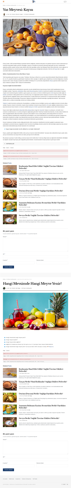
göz (50, 103)
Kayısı (55, 69)
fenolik (40, 91)
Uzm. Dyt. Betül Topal (24, 181)
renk (52, 93)
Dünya (51, 80)
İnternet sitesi (40, 260)
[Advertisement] (35, 60)
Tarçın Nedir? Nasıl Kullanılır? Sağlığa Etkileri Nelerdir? (43, 179)
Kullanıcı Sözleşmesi (26, 478)
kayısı (7, 147)
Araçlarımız (17, 478)
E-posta (5, 260)
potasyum (29, 110)
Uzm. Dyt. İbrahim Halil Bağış (13, 288)
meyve (41, 110)
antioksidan (20, 91)
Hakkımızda (11, 478)
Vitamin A (5, 103)
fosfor (36, 106)
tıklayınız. (51, 346)
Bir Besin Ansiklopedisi (29, 14)
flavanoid (32, 91)
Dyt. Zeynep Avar (23, 217)
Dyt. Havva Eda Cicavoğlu (25, 207)
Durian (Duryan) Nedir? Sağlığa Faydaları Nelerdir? (41, 191)
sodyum (21, 110)
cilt (47, 105)
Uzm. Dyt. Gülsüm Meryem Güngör (15, 14)
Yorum (5, 236)
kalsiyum (31, 106)
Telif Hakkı (35, 478)
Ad (4, 254)
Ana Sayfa (5, 478)
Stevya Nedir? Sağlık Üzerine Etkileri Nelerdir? (39, 215)
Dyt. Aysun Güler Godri (24, 170)
